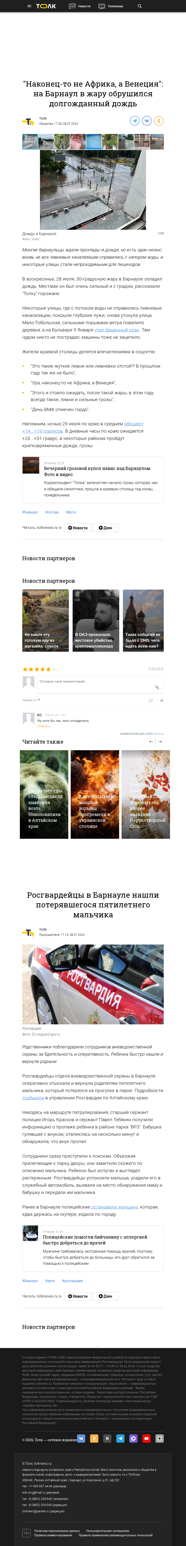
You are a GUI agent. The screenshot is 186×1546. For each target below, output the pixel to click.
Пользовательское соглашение (107, 1531)
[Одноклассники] (159, 120)
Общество (46, 123)
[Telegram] (134, 120)
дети (50, 1281)
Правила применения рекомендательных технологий (116, 1535)
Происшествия (49, 935)
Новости (84, 6)
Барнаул (30, 512)
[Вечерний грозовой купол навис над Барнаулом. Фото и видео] (31, 480)
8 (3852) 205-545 (40, 1499)
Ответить (43, 726)
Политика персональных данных (57, 1531)
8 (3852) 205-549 (40, 1505)
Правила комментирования (53, 1535)
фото (71, 512)
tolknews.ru (43, 1463)
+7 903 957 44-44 (40, 1486)
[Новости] (77, 528)
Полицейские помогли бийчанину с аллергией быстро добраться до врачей (95, 1240)
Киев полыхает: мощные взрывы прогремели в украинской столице (96, 811)
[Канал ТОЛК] (105, 528)
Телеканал (115, 6)
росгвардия (72, 1281)
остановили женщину (114, 1207)
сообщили (33, 1098)
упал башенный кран (116, 330)
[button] (46, 141)
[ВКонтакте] (146, 120)
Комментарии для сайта (142, 733)
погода (52, 512)
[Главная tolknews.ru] (46, 6)
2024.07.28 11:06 (55, 715)
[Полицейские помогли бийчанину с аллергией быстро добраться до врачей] (30, 1248)
